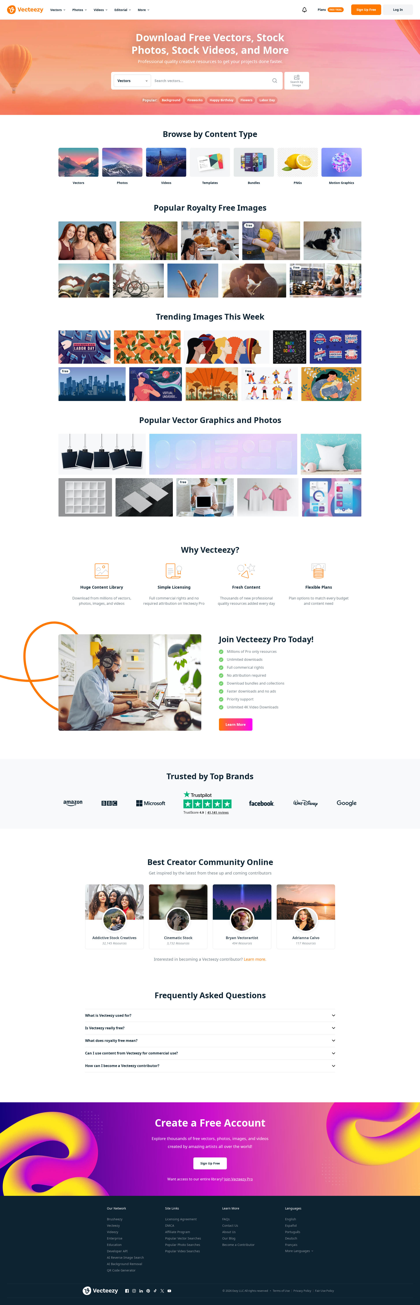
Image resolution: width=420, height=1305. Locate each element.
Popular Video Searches (182, 1251)
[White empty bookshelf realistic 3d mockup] (85, 497)
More (142, 10)
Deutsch (291, 1238)
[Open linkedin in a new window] (141, 1291)
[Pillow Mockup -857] (331, 454)
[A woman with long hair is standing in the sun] (192, 281)
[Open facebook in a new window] (127, 1291)
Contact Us (230, 1225)
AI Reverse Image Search (125, 1257)
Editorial (120, 10)
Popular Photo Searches (182, 1245)
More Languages (297, 1251)
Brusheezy (114, 1219)
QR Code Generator (121, 1270)
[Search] (274, 80)
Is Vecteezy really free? (105, 1028)
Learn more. (254, 959)
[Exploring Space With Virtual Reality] (155, 384)
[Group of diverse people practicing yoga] (325, 281)
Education (114, 1245)
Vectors (56, 10)
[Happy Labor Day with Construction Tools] (84, 347)
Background (171, 100)
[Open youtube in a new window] (169, 1291)
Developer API (117, 1251)
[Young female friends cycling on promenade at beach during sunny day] (138, 281)
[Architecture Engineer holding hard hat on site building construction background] (271, 240)
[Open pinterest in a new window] (148, 1291)
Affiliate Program (177, 1232)
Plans (322, 9)
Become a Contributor (238, 1245)
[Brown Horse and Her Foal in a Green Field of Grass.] (148, 240)
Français (291, 1245)
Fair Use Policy (324, 1291)
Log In (398, 9)
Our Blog (228, 1238)
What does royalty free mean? (111, 1040)
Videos (99, 10)
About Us (229, 1232)
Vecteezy (113, 1225)
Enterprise (114, 1238)
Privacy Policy (302, 1291)
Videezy (112, 1232)
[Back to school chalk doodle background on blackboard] (289, 347)
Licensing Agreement (181, 1219)
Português (292, 1232)
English (290, 1219)
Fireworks (195, 100)
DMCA (169, 1225)
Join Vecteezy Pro (238, 1179)
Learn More (236, 724)
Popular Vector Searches (183, 1238)
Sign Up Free (210, 1163)
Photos (77, 10)
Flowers (246, 100)
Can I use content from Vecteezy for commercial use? (131, 1053)
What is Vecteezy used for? (108, 1015)
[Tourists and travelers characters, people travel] (270, 384)
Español (291, 1225)
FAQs (226, 1219)
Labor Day (267, 100)
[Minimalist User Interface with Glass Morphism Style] (331, 497)
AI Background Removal (124, 1264)
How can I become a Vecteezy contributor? (122, 1065)
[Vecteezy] (25, 9)
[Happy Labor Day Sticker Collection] (335, 347)
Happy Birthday (221, 100)
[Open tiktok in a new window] (155, 1291)
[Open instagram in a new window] (134, 1291)
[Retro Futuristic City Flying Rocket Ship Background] (211, 384)
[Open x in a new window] (162, 1291)
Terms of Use (281, 1291)
